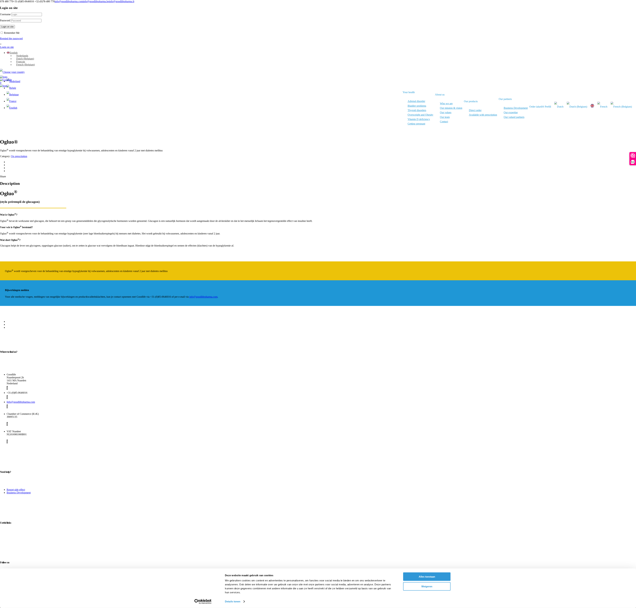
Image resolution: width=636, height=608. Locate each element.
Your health (409, 92)
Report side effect (16, 489)
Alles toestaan (427, 576)
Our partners (505, 99)
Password (5, 20)
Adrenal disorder (416, 101)
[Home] (3, 76)
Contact (444, 121)
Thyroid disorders (417, 110)
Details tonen (232, 601)
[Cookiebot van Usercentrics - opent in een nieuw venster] (202, 601)
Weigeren (426, 586)
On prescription (19, 156)
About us (440, 94)
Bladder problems (417, 105)
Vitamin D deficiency (419, 119)
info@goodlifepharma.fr (121, 1)
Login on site (7, 26)
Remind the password (11, 38)
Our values (445, 112)
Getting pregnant (416, 123)
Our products (471, 101)
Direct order (475, 110)
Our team (445, 117)
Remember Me (11, 32)
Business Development (516, 108)
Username (5, 14)
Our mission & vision (451, 108)
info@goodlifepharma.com (69, 1)
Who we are (446, 103)
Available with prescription (483, 114)
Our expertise (511, 112)
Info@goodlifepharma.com (21, 402)
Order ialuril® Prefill (540, 106)
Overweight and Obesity (420, 114)
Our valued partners (514, 117)
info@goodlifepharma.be (96, 1)
